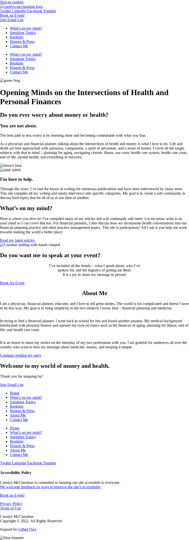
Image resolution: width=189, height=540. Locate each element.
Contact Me (19, 46)
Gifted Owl (27, 529)
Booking (16, 37)
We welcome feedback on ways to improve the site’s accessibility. (51, 487)
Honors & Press (22, 41)
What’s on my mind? (26, 28)
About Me (18, 415)
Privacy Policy (11, 504)
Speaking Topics (23, 33)
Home (14, 393)
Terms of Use (10, 508)
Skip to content (11, 2)
